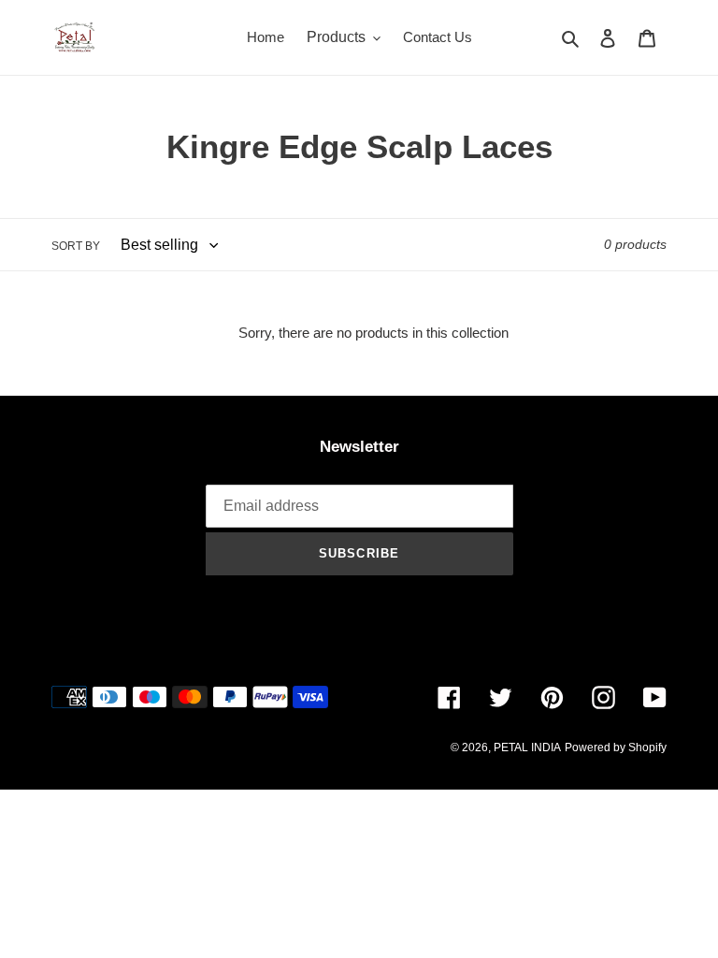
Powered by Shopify (616, 747)
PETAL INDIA (527, 747)
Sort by (75, 246)
